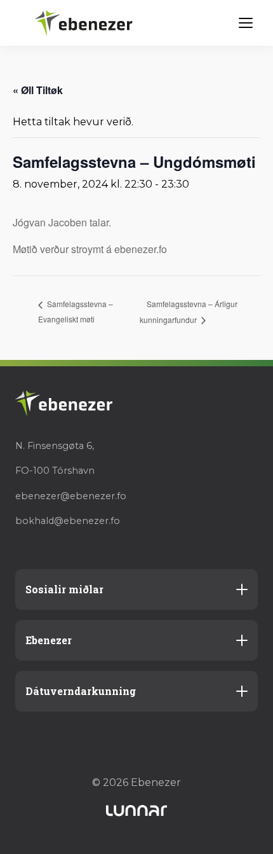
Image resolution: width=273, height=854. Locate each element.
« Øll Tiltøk (38, 90)
